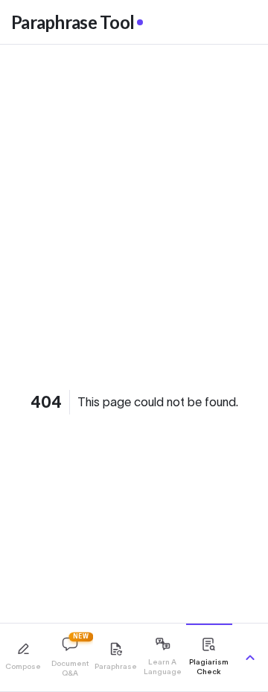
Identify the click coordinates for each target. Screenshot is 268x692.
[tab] (23, 657)
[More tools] (250, 657)
